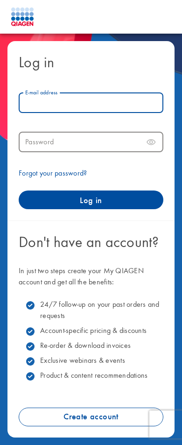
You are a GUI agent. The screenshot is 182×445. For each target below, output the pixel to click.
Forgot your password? (53, 173)
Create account (91, 417)
